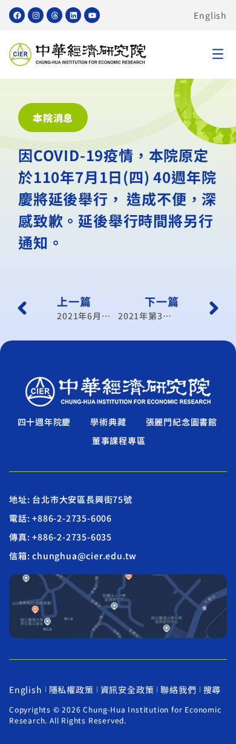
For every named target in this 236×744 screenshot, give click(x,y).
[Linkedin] (73, 15)
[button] (218, 55)
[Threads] (54, 15)
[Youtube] (92, 15)
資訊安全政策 (127, 689)
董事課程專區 (119, 440)
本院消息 (53, 117)
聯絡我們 (178, 689)
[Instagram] (36, 15)
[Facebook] (17, 15)
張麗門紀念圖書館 (181, 422)
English (210, 15)
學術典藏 (108, 422)
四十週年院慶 (44, 422)
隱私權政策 (71, 689)
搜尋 (212, 689)
